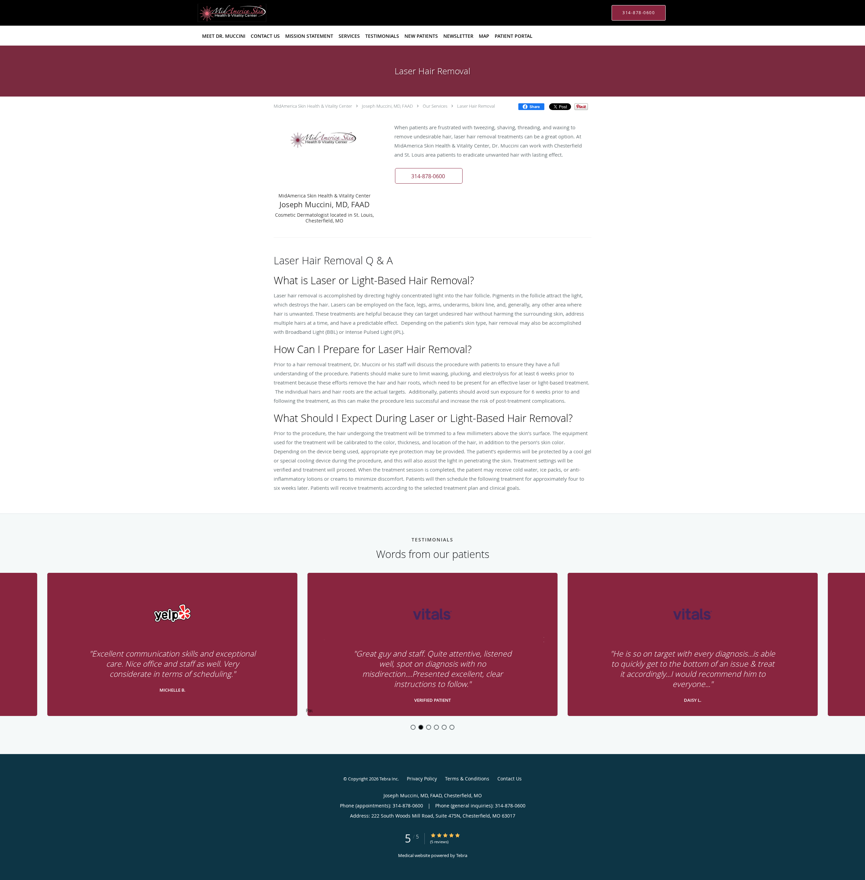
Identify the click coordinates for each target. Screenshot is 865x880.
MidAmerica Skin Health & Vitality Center (313, 106)
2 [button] (421, 727)
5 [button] (444, 727)
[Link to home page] (222, 13)
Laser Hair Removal (476, 106)
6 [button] (452, 727)
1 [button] (413, 727)
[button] (429, 176)
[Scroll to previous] (322, 639)
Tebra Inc (388, 779)
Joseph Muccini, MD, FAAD (387, 106)
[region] (432, 645)
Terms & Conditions (467, 778)
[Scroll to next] (542, 639)
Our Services (435, 106)
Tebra (461, 855)
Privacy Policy (422, 778)
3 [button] (428, 727)
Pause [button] (309, 711)
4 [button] (436, 727)
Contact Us (509, 778)
